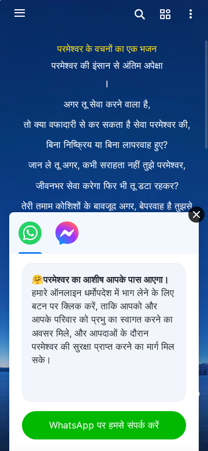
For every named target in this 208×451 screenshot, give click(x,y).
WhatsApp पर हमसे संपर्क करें (104, 425)
